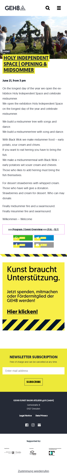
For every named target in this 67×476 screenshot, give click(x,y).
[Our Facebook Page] (27, 424)
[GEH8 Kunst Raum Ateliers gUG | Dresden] (15, 8)
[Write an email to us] (39, 424)
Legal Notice (25, 415)
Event (6, 51)
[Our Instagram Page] (33, 424)
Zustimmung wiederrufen (33, 471)
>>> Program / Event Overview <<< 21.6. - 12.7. (33, 229)
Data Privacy (42, 415)
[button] (23, 238)
